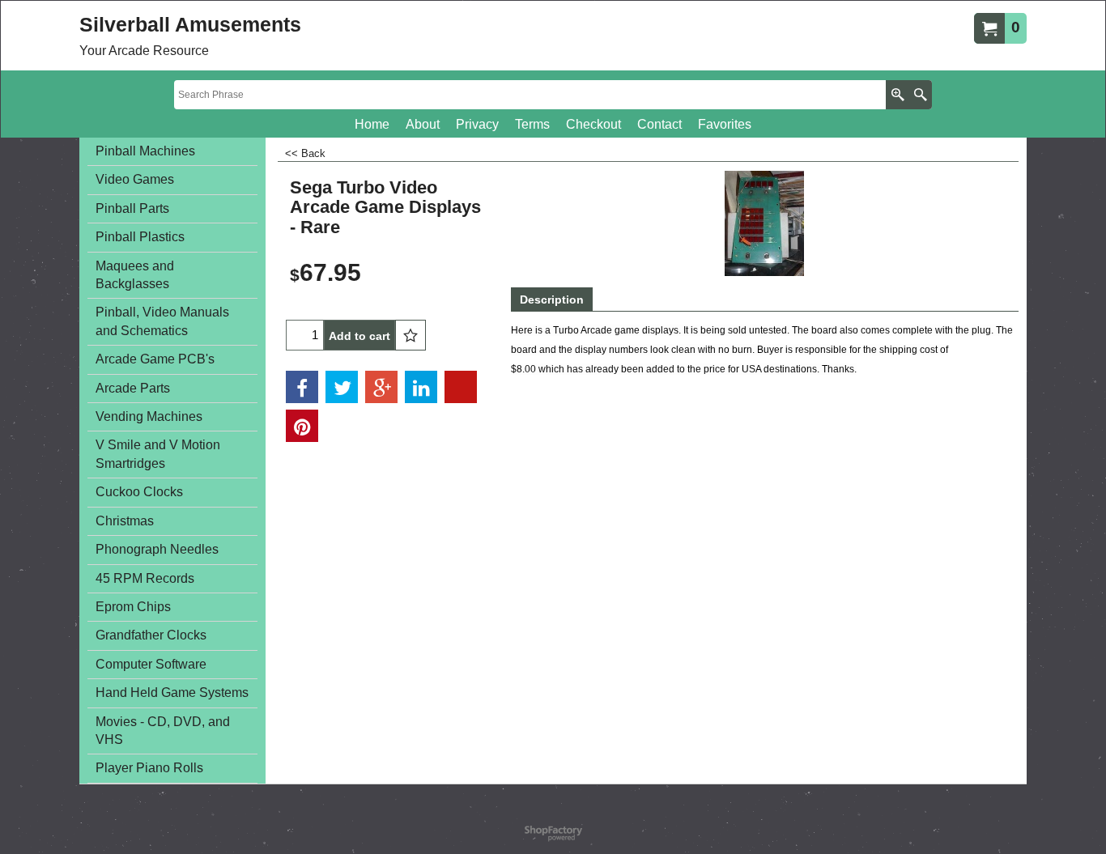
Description (552, 299)
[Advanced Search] (897, 94)
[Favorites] (410, 335)
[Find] (920, 94)
